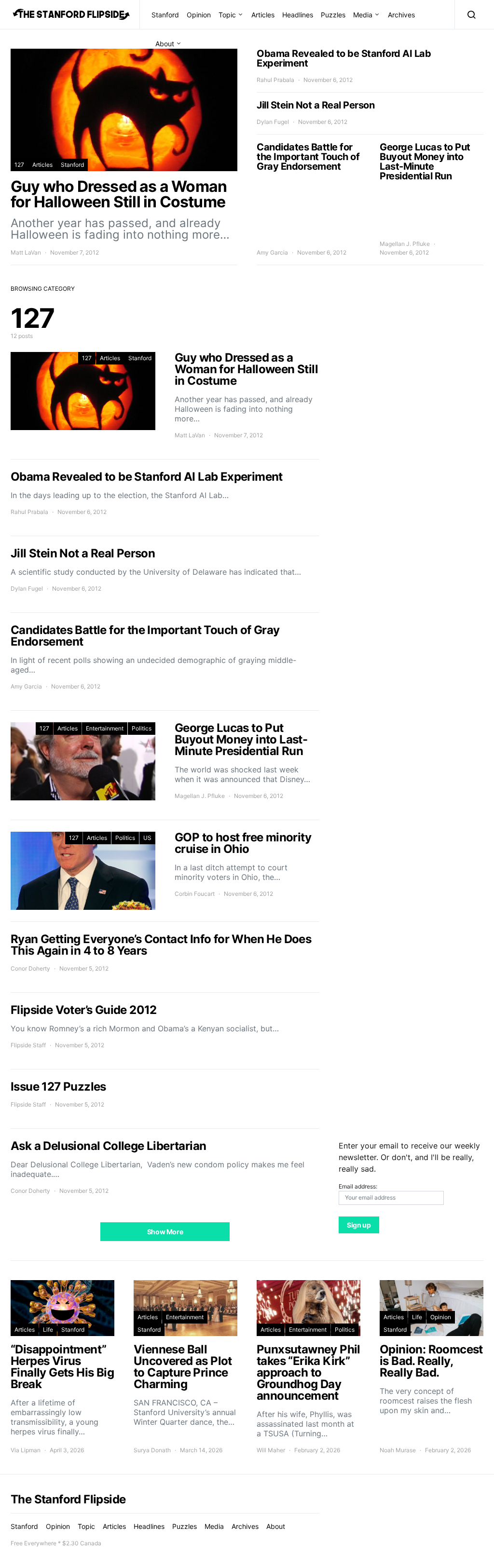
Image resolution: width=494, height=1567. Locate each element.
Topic (227, 15)
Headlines (297, 15)
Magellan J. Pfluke (405, 243)
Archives (401, 15)
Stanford (165, 15)
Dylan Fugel (273, 121)
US (147, 837)
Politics (141, 728)
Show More (165, 1232)
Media (362, 15)
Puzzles (333, 15)
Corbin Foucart (195, 893)
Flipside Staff (28, 1045)
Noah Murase (398, 1450)
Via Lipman (26, 1450)
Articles (262, 15)
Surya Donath (152, 1450)
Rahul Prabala (275, 79)
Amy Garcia (272, 252)
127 (19, 164)
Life (48, 1329)
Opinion (199, 15)
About (164, 44)
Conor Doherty (30, 968)
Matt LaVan (26, 252)
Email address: (358, 1186)
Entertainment (105, 728)
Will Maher (271, 1450)
